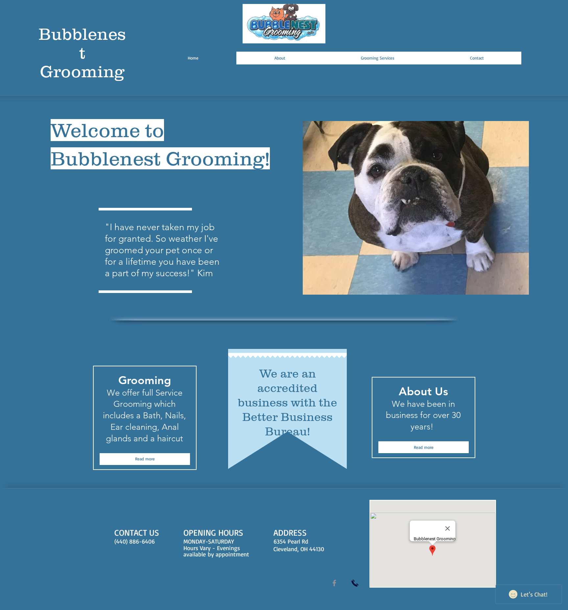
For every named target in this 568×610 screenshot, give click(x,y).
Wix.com (211, 584)
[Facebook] (334, 583)
